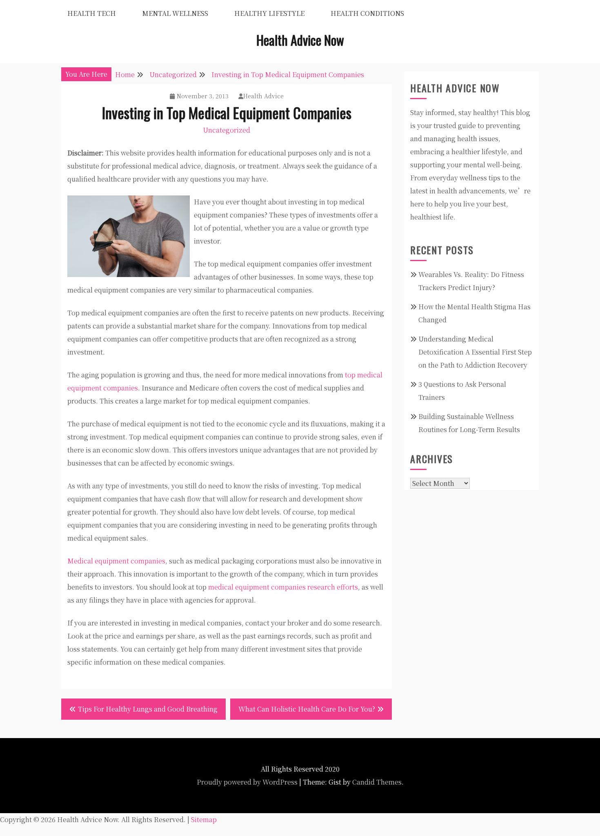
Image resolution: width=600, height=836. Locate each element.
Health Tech (91, 13)
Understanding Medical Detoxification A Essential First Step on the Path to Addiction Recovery (475, 352)
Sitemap (204, 819)
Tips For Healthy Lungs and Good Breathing (148, 709)
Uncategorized (226, 130)
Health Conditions (367, 13)
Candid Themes (377, 782)
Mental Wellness (175, 13)
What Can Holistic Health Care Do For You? (306, 709)
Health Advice (263, 96)
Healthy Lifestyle (269, 13)
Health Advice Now (300, 39)
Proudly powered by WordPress (247, 782)
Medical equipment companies (116, 560)
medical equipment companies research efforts (283, 587)
